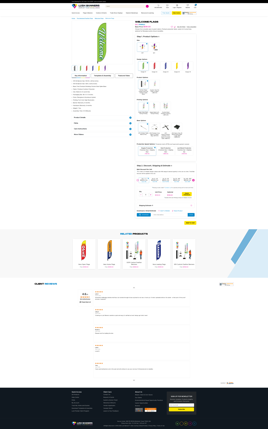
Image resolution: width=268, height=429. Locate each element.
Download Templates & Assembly (82, 408)
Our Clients (138, 397)
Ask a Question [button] (191, 27)
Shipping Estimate (145, 205)
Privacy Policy (152, 425)
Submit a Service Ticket (110, 400)
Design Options (142, 59)
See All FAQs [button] (181, 27)
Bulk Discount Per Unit (144, 169)
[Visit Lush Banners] (82, 423)
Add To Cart (190, 223)
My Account (75, 403)
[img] (85, 297)
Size (138, 40)
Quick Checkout (187, 194)
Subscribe (181, 409)
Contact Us (106, 394)
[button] (76, 13)
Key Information (81, 76)
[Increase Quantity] (150, 195)
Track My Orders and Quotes (80, 405)
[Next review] (134, 380)
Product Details (79, 117)
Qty (140, 191)
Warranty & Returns (109, 403)
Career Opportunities (141, 403)
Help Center (75, 397)
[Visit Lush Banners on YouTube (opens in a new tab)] (181, 423)
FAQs (76, 123)
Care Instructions (80, 129)
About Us (138, 392)
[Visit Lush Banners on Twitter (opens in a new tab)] (194, 423)
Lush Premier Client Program (80, 411)
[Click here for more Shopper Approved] (227, 383)
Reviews (137, 405)
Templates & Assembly (102, 76)
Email (191, 214)
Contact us (168, 187)
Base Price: (139, 27)
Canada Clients (108, 408)
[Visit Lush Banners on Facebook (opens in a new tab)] (190, 423)
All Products (75, 394)
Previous (137, 180)
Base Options (141, 120)
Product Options (142, 77)
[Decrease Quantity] (141, 195)
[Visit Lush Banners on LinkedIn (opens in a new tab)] (177, 423)
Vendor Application (109, 405)
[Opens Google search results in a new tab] (139, 410)
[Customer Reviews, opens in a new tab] (189, 13)
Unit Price (158, 192)
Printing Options (142, 99)
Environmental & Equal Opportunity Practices (149, 400)
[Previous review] (134, 287)
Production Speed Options (163, 144)
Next (193, 180)
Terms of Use (160, 425)
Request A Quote (108, 397)
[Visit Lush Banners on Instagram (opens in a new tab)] (186, 423)
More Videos (79, 134)
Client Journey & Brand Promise (139, 425)
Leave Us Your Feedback (111, 411)
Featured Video (124, 76)
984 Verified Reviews (85, 299)
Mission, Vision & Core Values (144, 394)
